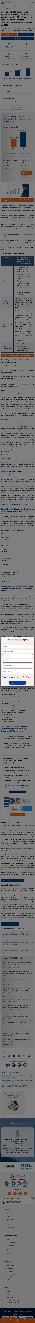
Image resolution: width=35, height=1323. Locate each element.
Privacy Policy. (19, 677)
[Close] (33, 638)
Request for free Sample (17, 683)
